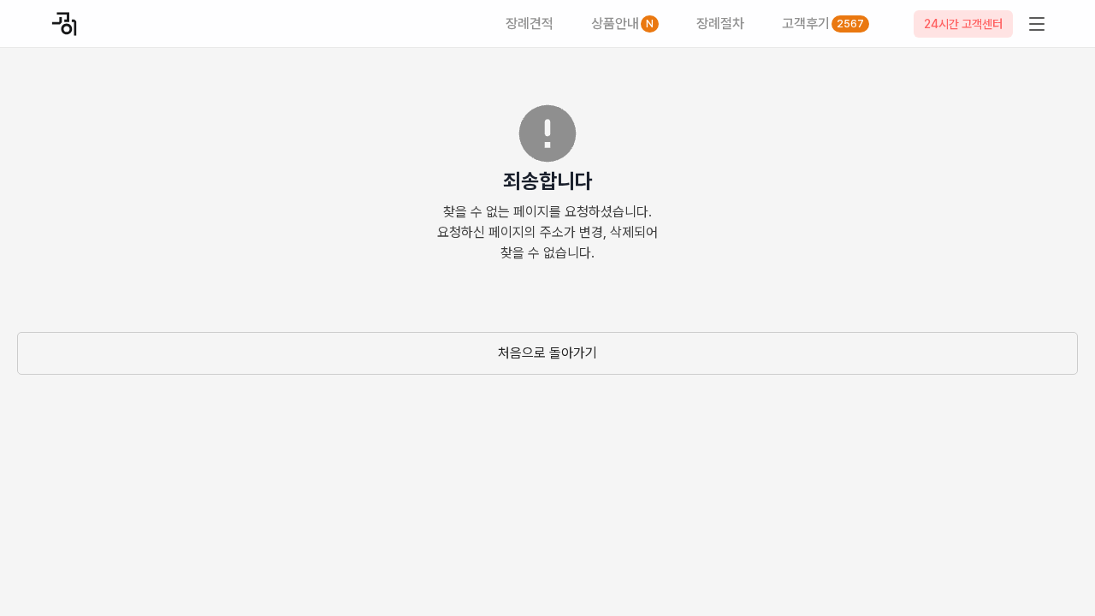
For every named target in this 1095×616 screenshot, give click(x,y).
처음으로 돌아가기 (547, 353)
